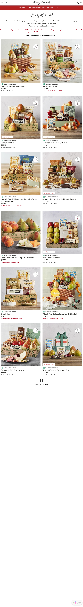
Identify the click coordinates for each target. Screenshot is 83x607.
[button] (41, 7)
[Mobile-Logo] (41, 2)
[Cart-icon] (81, 2)
